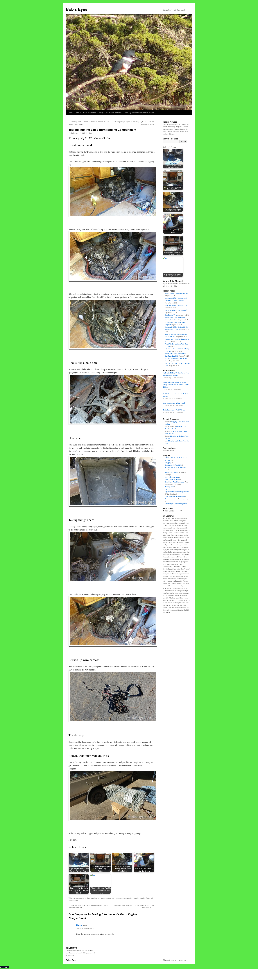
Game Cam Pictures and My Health (176, 310)
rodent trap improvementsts (116, 898)
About (78, 112)
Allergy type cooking (171, 472)
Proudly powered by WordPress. (175, 960)
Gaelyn (79, 924)
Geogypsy (168, 462)
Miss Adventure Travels (172, 479)
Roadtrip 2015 (169, 487)
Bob (90, 133)
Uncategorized (92, 898)
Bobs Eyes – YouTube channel (174, 482)
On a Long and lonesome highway (176, 503)
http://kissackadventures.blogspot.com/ (177, 491)
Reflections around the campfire (175, 496)
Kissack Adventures (171, 499)
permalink (74, 900)
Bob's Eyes (76, 9)
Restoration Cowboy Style (173, 465)
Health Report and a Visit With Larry (176, 305)
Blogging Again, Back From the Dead (177, 293)
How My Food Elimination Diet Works (139, 112)
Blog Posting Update (171, 315)
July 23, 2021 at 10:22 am (85, 928)
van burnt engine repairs (136, 898)
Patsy (166, 489)
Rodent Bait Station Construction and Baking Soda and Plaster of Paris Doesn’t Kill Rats (176, 384)
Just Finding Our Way (172, 477)
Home (71, 112)
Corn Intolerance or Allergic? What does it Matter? (102, 112)
